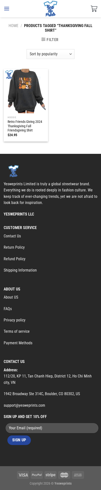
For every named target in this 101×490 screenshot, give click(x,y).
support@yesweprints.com (24, 405)
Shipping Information (20, 270)
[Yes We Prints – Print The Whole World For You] (50, 8)
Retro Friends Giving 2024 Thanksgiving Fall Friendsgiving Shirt (25, 126)
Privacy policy (14, 320)
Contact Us (12, 236)
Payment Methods (18, 343)
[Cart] (94, 8)
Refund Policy (14, 259)
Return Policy (14, 247)
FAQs (8, 308)
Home (13, 25)
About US (11, 297)
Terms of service (17, 331)
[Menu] (7, 8)
